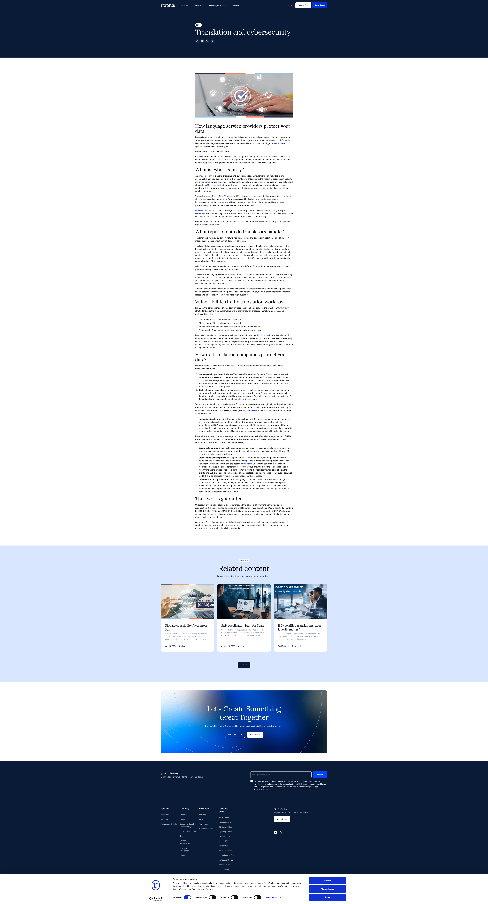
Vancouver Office (226, 860)
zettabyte (278, 143)
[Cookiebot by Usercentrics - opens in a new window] (156, 899)
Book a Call (303, 5)
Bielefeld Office (225, 822)
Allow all (327, 880)
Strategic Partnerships (185, 842)
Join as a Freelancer (184, 849)
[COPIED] (197, 41)
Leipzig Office (224, 836)
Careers (183, 819)
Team (182, 836)
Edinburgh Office (225, 827)
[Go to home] (168, 5)
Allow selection (327, 889)
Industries (165, 814)
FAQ (201, 819)
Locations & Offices (188, 831)
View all (244, 665)
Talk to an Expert (235, 735)
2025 (200, 156)
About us (183, 814)
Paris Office (223, 846)
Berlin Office (224, 817)
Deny (327, 897)
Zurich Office (224, 869)
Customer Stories (206, 829)
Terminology (204, 824)
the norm (247, 463)
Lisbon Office (224, 841)
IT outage (228, 196)
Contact (183, 855)
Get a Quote (320, 5)
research (255, 410)
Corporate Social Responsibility (187, 825)
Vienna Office (224, 864)
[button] (185, 5)
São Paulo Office (225, 850)
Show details (271, 897)
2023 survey (263, 335)
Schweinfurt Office (226, 855)
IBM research (201, 210)
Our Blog (202, 814)
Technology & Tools (169, 824)
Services (164, 819)
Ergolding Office (225, 832)
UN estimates (213, 185)
